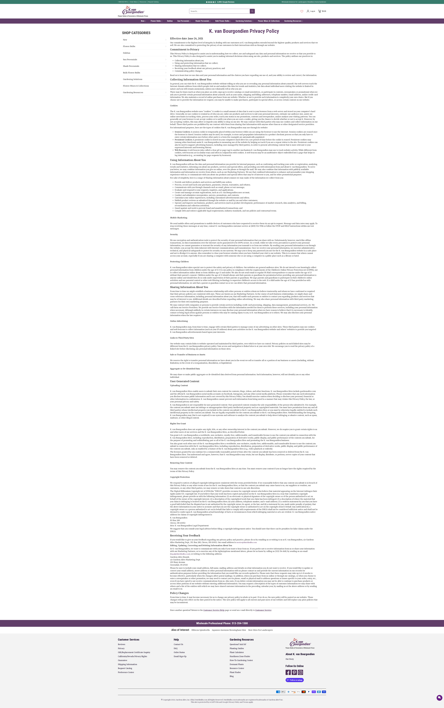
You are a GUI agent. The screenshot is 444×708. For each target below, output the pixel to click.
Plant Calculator (237, 652)
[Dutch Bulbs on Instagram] (300, 673)
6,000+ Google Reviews (225, 2)
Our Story (290, 659)
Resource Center (237, 668)
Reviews (121, 644)
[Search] (252, 11)
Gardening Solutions (132, 79)
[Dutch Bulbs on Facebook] (288, 673)
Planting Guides (237, 648)
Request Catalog (125, 668)
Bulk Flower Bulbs (131, 73)
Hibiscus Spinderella (200, 630)
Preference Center (126, 672)
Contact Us (178, 644)
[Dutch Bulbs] (133, 11)
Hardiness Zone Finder (240, 656)
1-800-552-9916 (123, 2)
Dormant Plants (237, 664)
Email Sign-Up (180, 656)
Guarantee (122, 660)
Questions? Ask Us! (238, 644)
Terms (246, 702)
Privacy (121, 648)
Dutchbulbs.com (201, 700)
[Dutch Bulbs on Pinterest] (294, 673)
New (125, 40)
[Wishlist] (302, 11)
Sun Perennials (130, 59)
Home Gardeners (320, 2)
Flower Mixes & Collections (136, 86)
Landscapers (302, 2)
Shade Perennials (131, 66)
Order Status (179, 652)
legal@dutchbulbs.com (180, 554)
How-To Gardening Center (241, 660)
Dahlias (126, 53)
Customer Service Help (213, 610)
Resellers (311, 2)
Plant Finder (235, 672)
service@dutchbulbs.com (246, 542)
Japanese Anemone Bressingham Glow (229, 630)
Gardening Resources (133, 92)
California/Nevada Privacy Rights (132, 656)
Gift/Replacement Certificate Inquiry (134, 652)
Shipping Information (127, 664)
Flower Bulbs (129, 46)
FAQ (175, 648)
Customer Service (263, 610)
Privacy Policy (233, 702)
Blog (232, 676)
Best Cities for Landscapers (260, 630)
